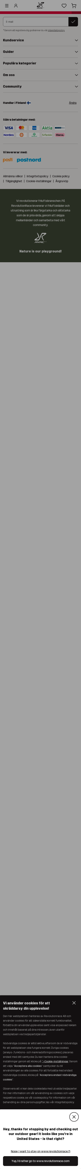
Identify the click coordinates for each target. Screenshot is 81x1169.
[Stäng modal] (74, 1117)
